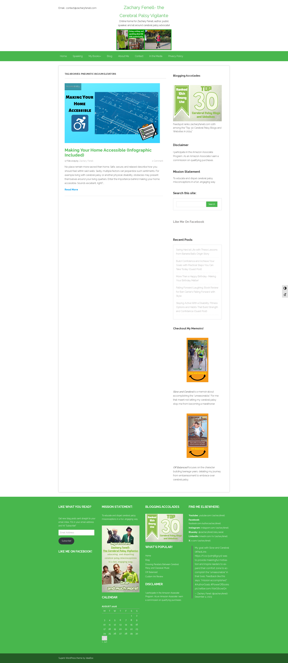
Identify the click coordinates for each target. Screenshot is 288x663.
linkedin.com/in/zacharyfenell (213, 536)
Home (63, 56)
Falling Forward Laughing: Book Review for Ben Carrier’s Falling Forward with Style (197, 291)
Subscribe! (66, 541)
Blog (109, 56)
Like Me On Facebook (188, 222)
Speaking (78, 56)
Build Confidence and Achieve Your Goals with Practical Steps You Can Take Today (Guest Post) (195, 265)
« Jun (104, 642)
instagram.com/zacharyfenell (215, 528)
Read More (71, 189)
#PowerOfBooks (220, 584)
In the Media (155, 56)
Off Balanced (151, 572)
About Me (123, 56)
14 (126, 624)
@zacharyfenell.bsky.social (211, 532)
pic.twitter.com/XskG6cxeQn (210, 588)
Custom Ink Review (154, 576)
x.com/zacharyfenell (201, 540)
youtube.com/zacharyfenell (212, 515)
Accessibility (73, 86)
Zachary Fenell (86, 161)
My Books (94, 56)
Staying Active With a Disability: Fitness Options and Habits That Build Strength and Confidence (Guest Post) (197, 307)
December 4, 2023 (203, 597)
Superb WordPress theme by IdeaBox (75, 658)
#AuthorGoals (202, 584)
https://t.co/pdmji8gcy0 (208, 555)
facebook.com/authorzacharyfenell (205, 523)
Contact (139, 56)
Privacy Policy (175, 56)
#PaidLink (201, 551)
